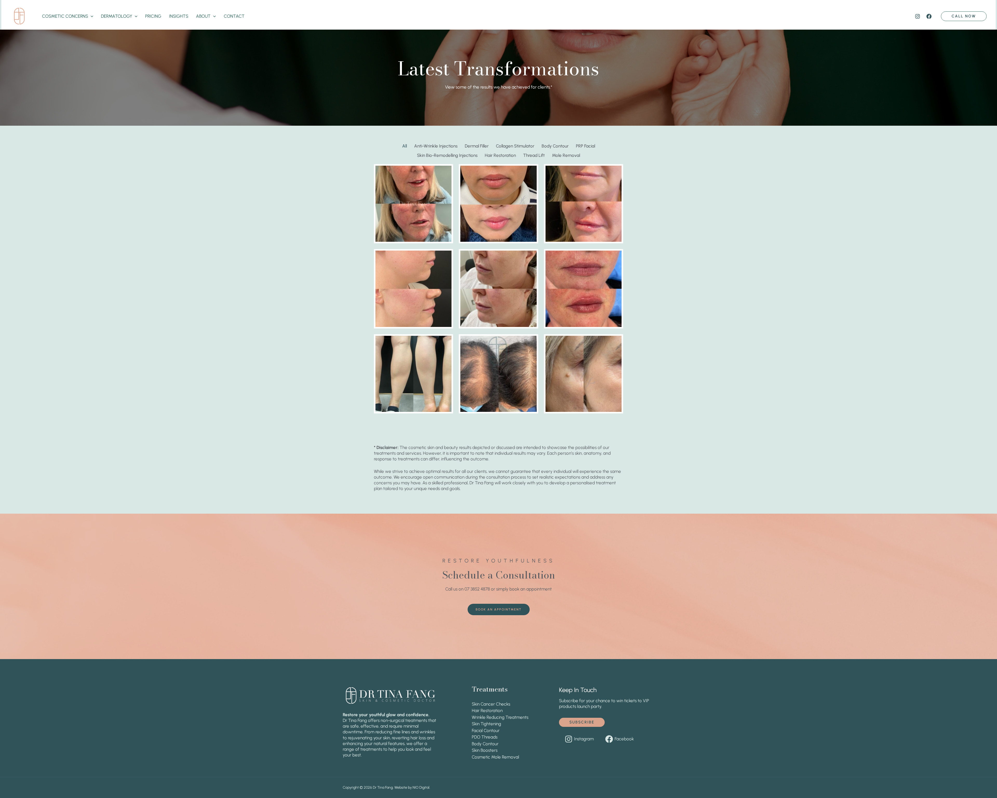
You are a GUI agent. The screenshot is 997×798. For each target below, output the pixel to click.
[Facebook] (929, 16)
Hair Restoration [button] (500, 155)
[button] (90, 16)
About (203, 16)
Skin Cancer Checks (491, 704)
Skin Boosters (484, 750)
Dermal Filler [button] (477, 146)
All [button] (404, 146)
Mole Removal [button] (566, 155)
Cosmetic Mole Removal (495, 757)
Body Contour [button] (555, 146)
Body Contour (485, 743)
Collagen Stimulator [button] (515, 146)
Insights (178, 16)
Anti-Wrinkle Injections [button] (435, 146)
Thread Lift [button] (534, 155)
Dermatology (116, 16)
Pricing (153, 16)
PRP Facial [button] (585, 146)
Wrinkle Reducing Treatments (500, 717)
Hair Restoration (487, 710)
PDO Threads (484, 737)
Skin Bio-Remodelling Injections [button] (447, 155)
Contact (234, 16)
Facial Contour (486, 730)
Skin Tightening (486, 723)
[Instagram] (917, 16)
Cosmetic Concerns (65, 16)
